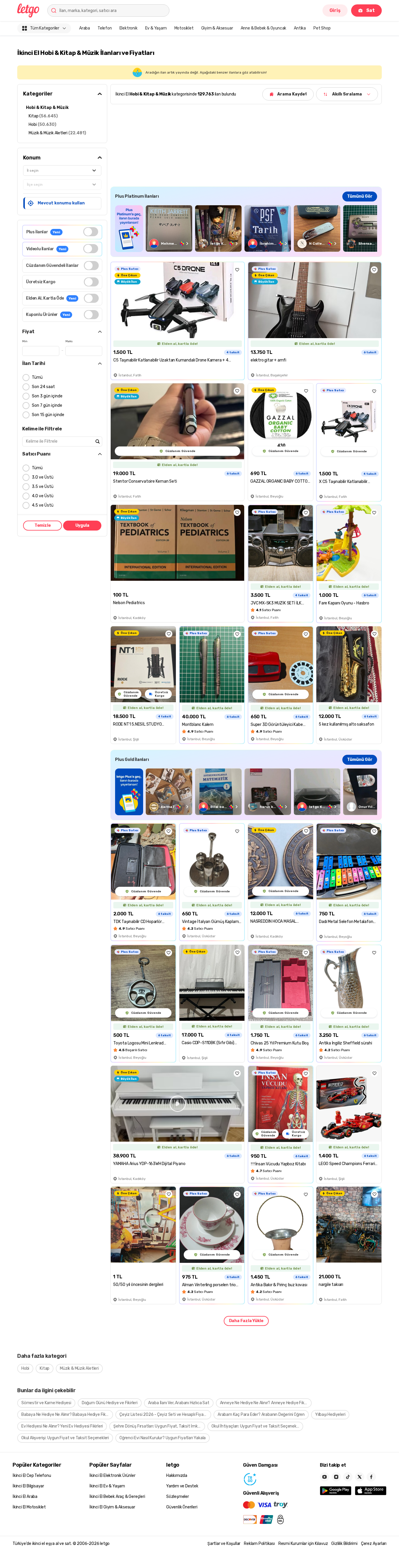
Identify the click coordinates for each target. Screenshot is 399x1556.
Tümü (37, 377)
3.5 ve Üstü (42, 486)
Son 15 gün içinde (48, 414)
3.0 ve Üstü (42, 477)
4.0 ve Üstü (42, 495)
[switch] (90, 231)
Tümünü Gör (359, 196)
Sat (370, 10)
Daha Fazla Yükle (246, 1320)
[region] (246, 228)
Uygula (82, 525)
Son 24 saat (43, 386)
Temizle (42, 525)
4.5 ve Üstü (42, 505)
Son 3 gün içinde (47, 396)
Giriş (335, 10)
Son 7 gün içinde (47, 405)
